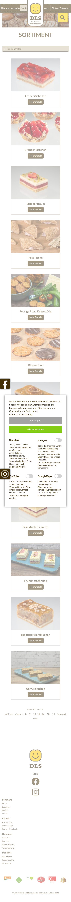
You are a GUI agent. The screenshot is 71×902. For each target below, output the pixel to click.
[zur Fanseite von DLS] (5, 384)
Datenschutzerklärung (20, 414)
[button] (35, 420)
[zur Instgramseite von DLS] (5, 474)
